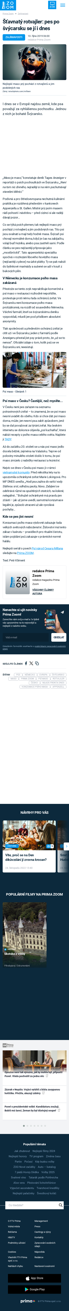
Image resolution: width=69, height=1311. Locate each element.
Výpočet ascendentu (22, 1188)
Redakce (38, 1257)
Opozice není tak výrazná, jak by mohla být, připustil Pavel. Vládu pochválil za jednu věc (33, 1074)
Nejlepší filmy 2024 (44, 1151)
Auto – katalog (47, 1167)
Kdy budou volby (44, 1161)
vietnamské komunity (16, 472)
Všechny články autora (43, 591)
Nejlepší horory (18, 1156)
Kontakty (38, 1237)
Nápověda (39, 1252)
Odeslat (59, 637)
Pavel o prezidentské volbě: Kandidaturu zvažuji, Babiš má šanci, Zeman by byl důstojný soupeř (32, 1108)
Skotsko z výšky (14, 954)
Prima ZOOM (25, 553)
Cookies (12, 1252)
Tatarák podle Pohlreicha (43, 1177)
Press (37, 1226)
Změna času (53, 1156)
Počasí (28, 1161)
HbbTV (11, 1237)
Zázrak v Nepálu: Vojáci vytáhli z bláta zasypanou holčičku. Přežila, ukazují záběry (32, 1091)
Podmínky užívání (16, 1243)
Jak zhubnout (22, 1151)
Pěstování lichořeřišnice (41, 1182)
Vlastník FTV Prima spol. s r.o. (17, 1259)
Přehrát (12, 949)
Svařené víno (18, 1177)
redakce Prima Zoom (39, 39)
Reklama (12, 1232)
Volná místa (14, 1226)
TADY (8, 439)
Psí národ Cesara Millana (47, 548)
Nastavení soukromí (44, 1266)
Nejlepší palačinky (23, 1193)
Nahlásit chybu (15, 1266)
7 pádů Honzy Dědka (27, 1172)
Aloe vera (19, 1182)
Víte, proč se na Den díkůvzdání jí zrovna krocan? (26, 857)
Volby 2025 (47, 1172)
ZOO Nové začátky (24, 1167)
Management (41, 1221)
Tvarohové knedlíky (48, 1188)
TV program (36, 1156)
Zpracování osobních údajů (44, 1245)
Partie (18, 1161)
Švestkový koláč (46, 1193)
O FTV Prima (14, 1221)
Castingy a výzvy (42, 1232)
